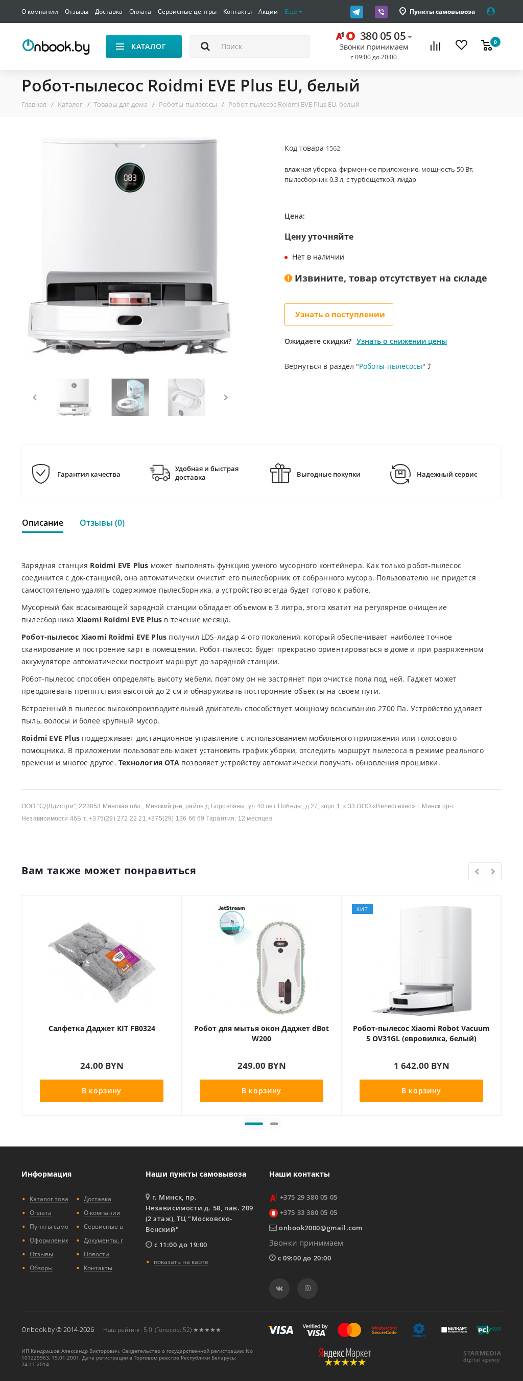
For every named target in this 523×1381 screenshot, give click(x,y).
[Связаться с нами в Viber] (384, 12)
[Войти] (494, 11)
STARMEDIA (482, 1353)
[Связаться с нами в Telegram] (360, 12)
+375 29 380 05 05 (309, 1197)
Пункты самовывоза (442, 11)
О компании (39, 11)
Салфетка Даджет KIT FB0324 (102, 1028)
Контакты (237, 11)
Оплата (140, 11)
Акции (268, 11)
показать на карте (181, 1261)
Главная (33, 104)
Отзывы (76, 11)
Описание (42, 522)
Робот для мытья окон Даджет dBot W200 (261, 1033)
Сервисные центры (187, 11)
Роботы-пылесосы (188, 104)
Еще (291, 11)
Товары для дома (121, 104)
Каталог (70, 104)
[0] (486, 47)
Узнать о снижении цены (401, 341)
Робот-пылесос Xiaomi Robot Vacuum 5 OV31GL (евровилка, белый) (421, 1033)
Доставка (109, 11)
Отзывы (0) (102, 522)
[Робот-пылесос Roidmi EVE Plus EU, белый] (130, 246)
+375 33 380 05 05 (309, 1212)
